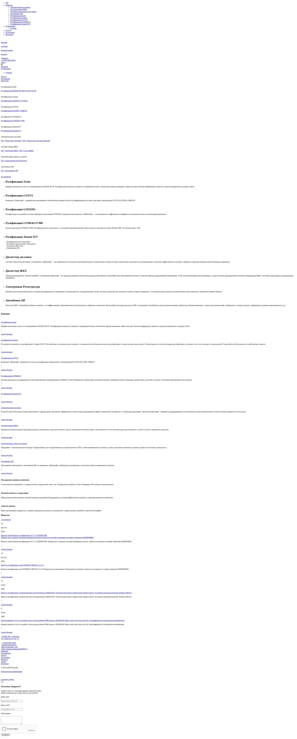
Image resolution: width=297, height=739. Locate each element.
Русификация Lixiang (18, 18)
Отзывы (13, 28)
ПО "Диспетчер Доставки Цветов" (36, 141)
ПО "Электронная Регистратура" (14, 161)
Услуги (8, 30)
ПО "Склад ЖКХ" (26, 151)
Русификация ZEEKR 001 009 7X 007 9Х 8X (18, 91)
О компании (10, 26)
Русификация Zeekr (18, 16)
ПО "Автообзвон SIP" (9, 171)
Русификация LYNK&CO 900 (12, 121)
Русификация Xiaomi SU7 (20, 24)
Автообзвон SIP (16, 14)
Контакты (9, 35)
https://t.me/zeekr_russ (9, 647)
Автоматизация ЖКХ (18, 9)
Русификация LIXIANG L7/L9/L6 (14, 101)
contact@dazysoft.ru (8, 645)
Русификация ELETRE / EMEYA (14, 111)
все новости (6, 520)
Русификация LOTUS (18, 20)
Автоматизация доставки (20, 7)
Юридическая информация (11, 672)
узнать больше (6, 334)
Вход (3, 62)
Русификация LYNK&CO (20, 22)
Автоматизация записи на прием (23, 12)
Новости (4, 58)
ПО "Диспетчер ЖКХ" (10, 151)
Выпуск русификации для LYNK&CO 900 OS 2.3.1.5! (22, 565)
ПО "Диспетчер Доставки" (11, 141)
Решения (9, 5)
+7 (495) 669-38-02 (8, 60)
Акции (3, 662)
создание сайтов (7, 679)
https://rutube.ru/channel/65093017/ (14, 649)
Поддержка (10, 32)
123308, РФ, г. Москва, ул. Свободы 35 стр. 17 (10, 638)
